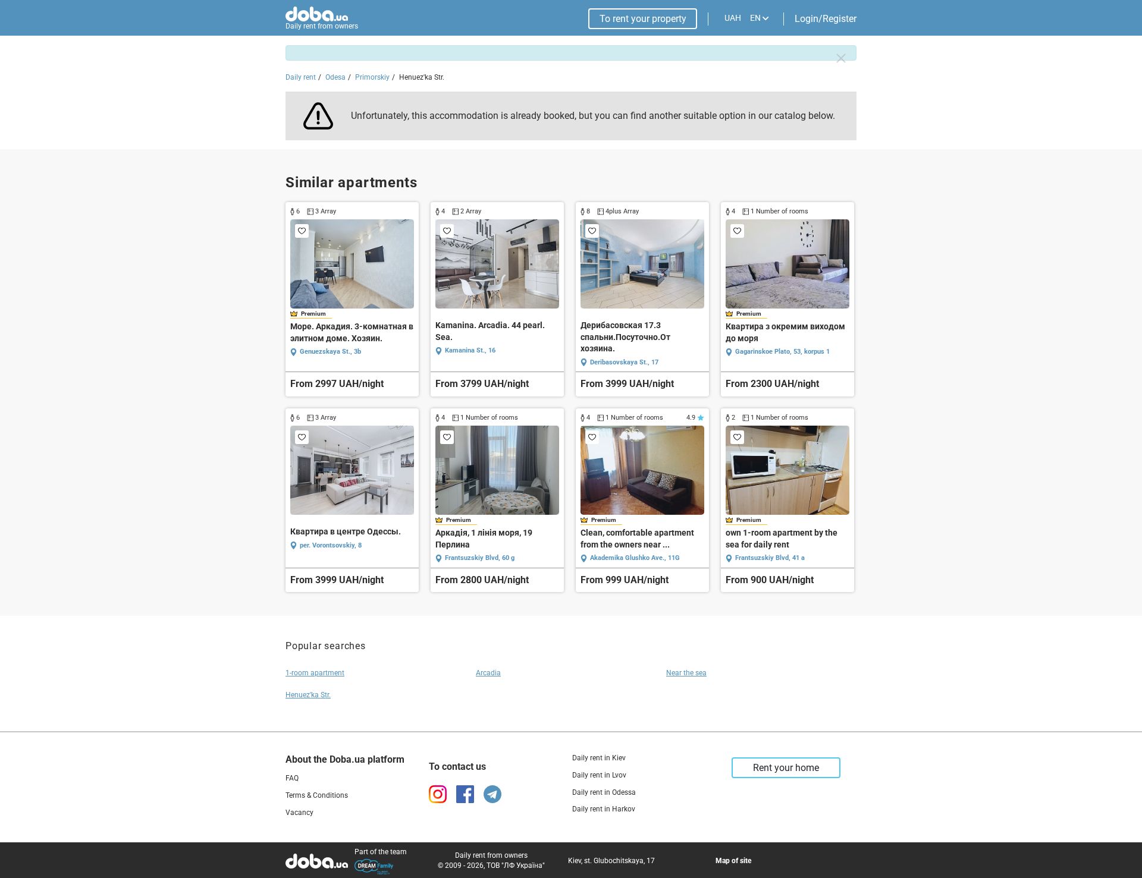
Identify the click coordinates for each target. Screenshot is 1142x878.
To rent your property (643, 18)
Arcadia (488, 673)
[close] (841, 58)
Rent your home (786, 767)
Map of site (733, 861)
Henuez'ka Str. (308, 695)
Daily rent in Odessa (604, 792)
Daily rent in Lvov (599, 775)
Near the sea (686, 673)
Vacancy (299, 812)
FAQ (292, 778)
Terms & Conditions (317, 795)
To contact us (457, 766)
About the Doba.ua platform (345, 759)
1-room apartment (315, 673)
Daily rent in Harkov (603, 809)
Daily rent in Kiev (599, 758)
